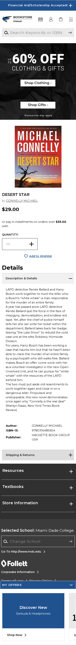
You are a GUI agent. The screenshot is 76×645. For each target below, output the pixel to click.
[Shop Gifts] (38, 107)
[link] (61, 19)
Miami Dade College (37, 530)
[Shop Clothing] (38, 56)
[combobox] (38, 541)
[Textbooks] (40, 19)
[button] (38, 5)
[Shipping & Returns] (38, 454)
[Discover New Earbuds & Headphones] (33, 625)
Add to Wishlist (40, 256)
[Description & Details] (38, 278)
